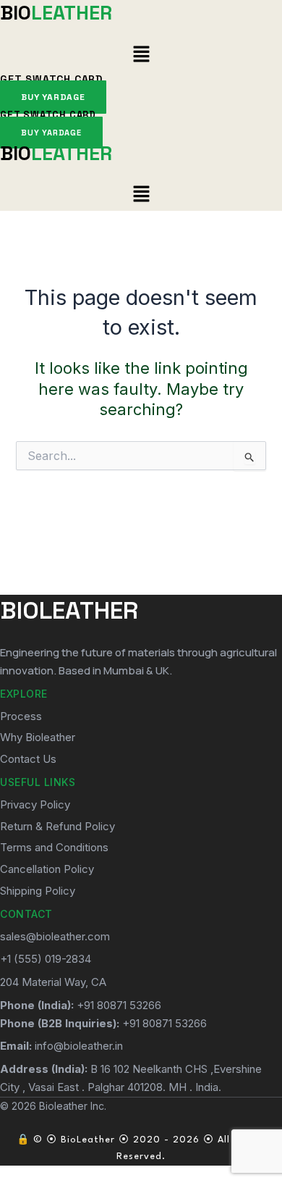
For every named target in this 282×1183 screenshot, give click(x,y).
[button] (141, 54)
